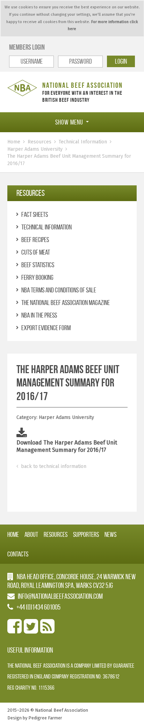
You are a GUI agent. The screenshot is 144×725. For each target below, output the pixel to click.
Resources (39, 142)
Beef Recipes (35, 239)
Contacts (17, 554)
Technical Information (83, 142)
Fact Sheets (34, 214)
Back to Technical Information (53, 466)
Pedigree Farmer (45, 717)
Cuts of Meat (35, 252)
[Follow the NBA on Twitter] (31, 630)
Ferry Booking (37, 277)
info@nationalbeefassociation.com (60, 596)
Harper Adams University (35, 149)
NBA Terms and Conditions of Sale (58, 290)
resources (30, 193)
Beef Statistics (37, 265)
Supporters (86, 534)
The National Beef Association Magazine (65, 302)
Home (13, 142)
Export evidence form (46, 328)
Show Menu (69, 122)
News (110, 534)
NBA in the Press (39, 315)
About (31, 534)
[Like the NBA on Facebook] (14, 630)
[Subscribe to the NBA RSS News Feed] (47, 630)
